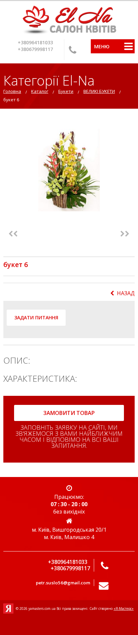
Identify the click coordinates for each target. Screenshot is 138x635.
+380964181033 (35, 42)
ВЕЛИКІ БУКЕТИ (99, 91)
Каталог (39, 91)
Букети (65, 91)
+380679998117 (35, 49)
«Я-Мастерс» (124, 608)
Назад (126, 293)
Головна (12, 91)
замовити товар (69, 413)
